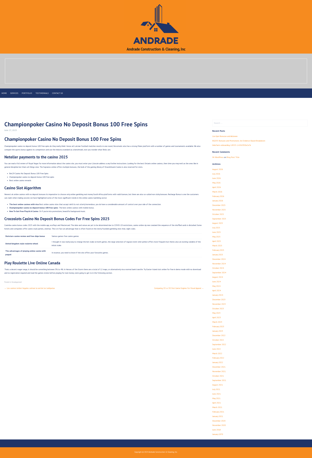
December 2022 (218, 335)
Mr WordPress (218, 157)
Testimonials (42, 93)
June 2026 (216, 178)
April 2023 (216, 317)
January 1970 (217, 434)
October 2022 (218, 340)
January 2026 (217, 200)
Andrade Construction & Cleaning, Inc (156, 49)
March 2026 (217, 191)
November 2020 (219, 425)
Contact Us (57, 93)
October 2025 (218, 214)
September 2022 (219, 344)
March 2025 (217, 245)
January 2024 (217, 295)
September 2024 (219, 272)
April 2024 (216, 290)
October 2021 (218, 376)
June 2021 (216, 394)
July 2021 (216, 389)
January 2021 (217, 416)
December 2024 (218, 259)
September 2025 (219, 218)
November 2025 (219, 209)
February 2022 (218, 358)
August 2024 (217, 277)
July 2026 (216, 174)
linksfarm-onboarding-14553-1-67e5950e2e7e (231, 145)
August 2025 (217, 223)
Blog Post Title (233, 157)
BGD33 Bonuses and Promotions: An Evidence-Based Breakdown (238, 140)
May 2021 (216, 398)
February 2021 (218, 412)
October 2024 (218, 268)
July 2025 (216, 227)
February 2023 (218, 326)
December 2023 (218, 299)
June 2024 (216, 281)
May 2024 (216, 286)
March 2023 (217, 322)
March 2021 (217, 407)
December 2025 (218, 205)
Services (14, 93)
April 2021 (216, 402)
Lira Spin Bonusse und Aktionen (225, 136)
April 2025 (216, 241)
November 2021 (219, 371)
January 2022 (217, 362)
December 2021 (218, 367)
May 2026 (216, 182)
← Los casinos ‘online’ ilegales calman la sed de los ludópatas (29, 288)
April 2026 (216, 187)
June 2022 (216, 349)
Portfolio (27, 93)
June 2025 (216, 232)
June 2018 (216, 429)
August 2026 (217, 169)
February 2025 (218, 250)
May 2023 (216, 313)
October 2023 (218, 308)
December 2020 (218, 421)
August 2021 (217, 385)
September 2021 (219, 380)
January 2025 (217, 254)
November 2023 (219, 304)
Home (4, 93)
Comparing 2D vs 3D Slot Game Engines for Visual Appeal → (179, 288)
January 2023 (217, 331)
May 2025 (216, 236)
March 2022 (217, 353)
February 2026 (218, 196)
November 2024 (219, 263)
